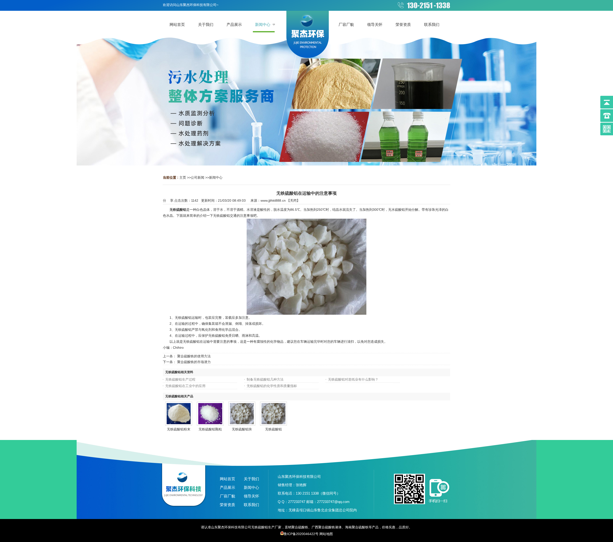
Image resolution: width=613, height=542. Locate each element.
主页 (182, 177)
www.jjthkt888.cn (273, 200)
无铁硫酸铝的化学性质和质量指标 (272, 386)
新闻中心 (215, 177)
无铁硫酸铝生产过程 (180, 379)
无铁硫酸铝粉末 (178, 429)
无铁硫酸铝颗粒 (210, 429)
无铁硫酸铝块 (242, 429)
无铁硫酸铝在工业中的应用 (185, 386)
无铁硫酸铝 (178, 209)
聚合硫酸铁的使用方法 (194, 356)
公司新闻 (197, 177)
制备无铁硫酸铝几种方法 (265, 379)
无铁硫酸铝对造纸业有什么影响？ (353, 379)
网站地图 (326, 534)
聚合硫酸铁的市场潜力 (194, 362)
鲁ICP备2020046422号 (301, 534)
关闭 (293, 200)
